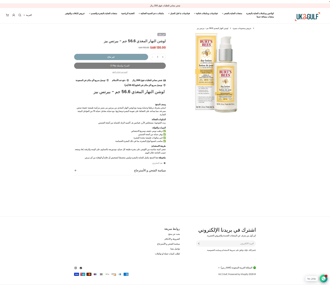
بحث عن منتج (174, 234)
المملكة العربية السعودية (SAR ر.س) (236, 267)
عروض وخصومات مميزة (242, 28)
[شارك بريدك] (199, 243)
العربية (29, 15)
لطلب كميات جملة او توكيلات (167, 253)
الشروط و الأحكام (172, 238)
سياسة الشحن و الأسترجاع (168, 243)
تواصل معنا (175, 248)
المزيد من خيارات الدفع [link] (120, 72)
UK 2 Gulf (222, 274)
